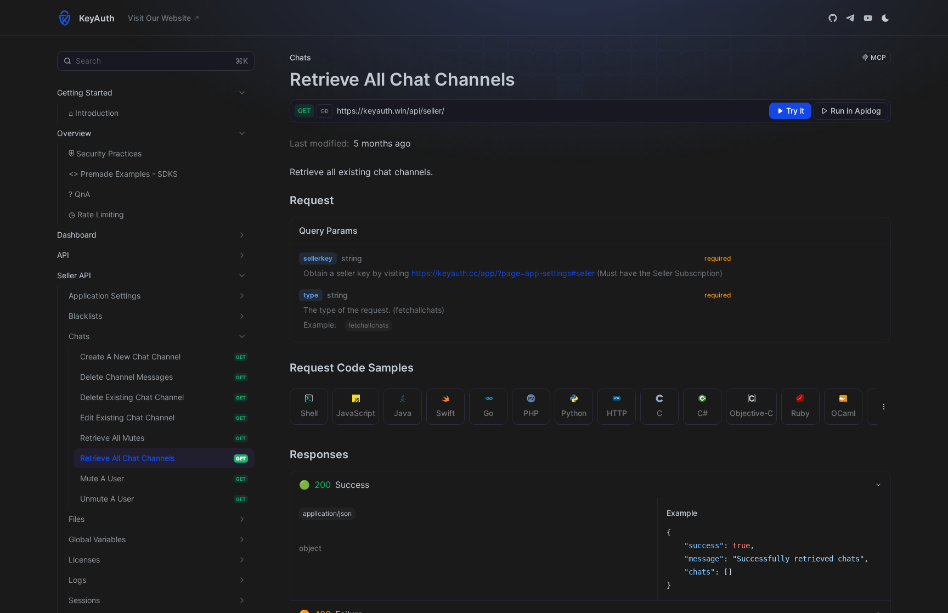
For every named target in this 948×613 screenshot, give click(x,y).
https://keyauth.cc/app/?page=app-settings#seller (503, 273)
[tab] (309, 406)
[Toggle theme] (885, 18)
